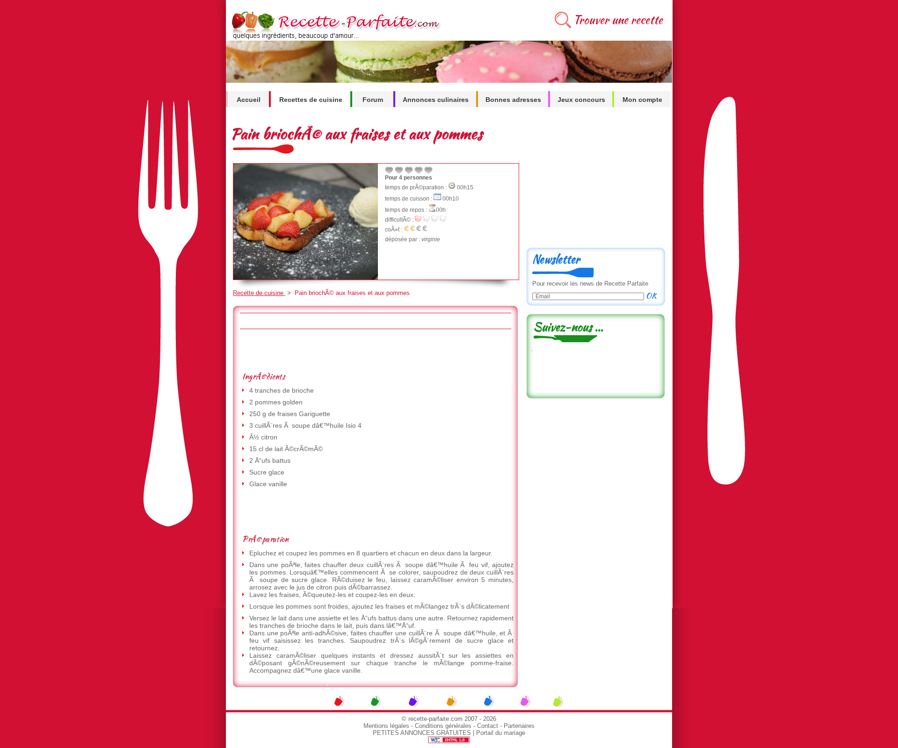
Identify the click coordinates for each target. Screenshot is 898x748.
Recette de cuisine (259, 292)
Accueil (249, 99)
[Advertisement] (375, 350)
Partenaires (519, 725)
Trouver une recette (618, 20)
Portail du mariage (500, 732)
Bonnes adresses (513, 99)
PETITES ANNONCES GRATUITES (422, 732)
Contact (487, 725)
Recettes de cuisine (310, 99)
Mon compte (642, 99)
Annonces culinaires (436, 99)
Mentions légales (386, 725)
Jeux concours (581, 99)
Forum (372, 99)
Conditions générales (443, 725)
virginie (430, 239)
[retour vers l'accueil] (334, 38)
